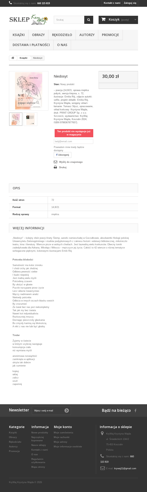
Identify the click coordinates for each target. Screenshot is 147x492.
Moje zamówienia (63, 432)
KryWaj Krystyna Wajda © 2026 (25, 482)
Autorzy (86, 35)
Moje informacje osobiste (68, 446)
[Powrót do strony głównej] (12, 58)
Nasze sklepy (38, 445)
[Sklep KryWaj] (28, 19)
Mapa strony (38, 467)
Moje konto (63, 427)
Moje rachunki (62, 437)
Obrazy (38, 35)
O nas (62, 45)
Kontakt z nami (112, 3)
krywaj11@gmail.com (125, 468)
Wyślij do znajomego (71, 162)
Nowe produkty (39, 432)
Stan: (57, 84)
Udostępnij (63, 154)
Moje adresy (60, 442)
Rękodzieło (62, 35)
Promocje (110, 35)
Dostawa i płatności (31, 45)
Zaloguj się (130, 3)
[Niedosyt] (15, 119)
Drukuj (63, 167)
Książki (19, 35)
